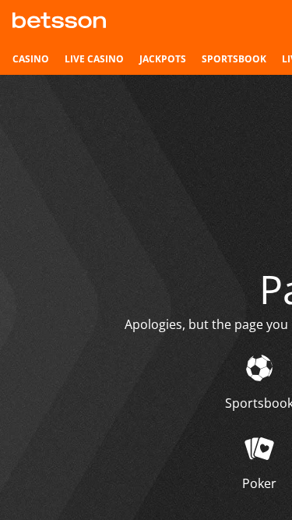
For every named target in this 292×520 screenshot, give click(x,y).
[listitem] (31, 59)
